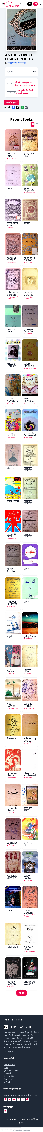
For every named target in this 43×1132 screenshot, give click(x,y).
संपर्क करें (7, 1082)
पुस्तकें (6, 1067)
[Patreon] (29, 4)
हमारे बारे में (7, 1073)
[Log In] (35, 4)
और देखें (21, 993)
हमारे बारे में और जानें (11, 1051)
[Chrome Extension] (25, 4)
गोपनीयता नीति (9, 1076)
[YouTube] (14, 1099)
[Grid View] (32, 124)
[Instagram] (18, 1099)
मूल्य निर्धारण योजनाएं (11, 1070)
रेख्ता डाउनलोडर (9, 1064)
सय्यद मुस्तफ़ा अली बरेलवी (17, 63)
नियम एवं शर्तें (8, 1079)
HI (20, 4)
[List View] (37, 124)
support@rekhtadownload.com (22, 1095)
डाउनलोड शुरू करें (12, 102)
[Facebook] (5, 1099)
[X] (10, 1099)
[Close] (40, 4)
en (5, 1111)
